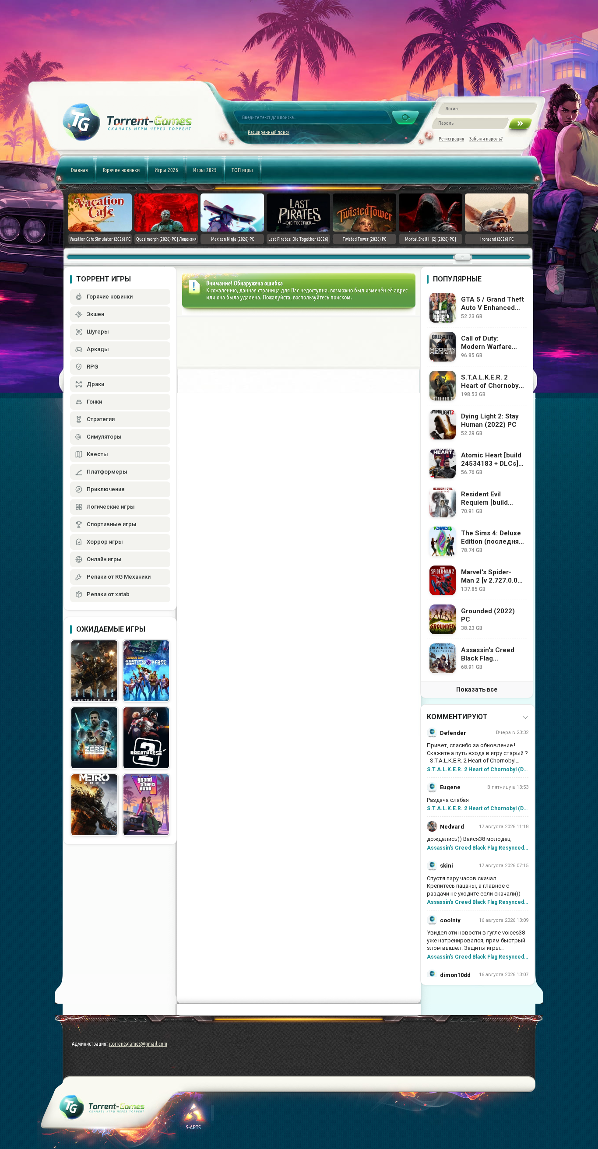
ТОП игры (242, 170)
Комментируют (457, 717)
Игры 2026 (166, 170)
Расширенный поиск (268, 132)
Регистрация (451, 138)
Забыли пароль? (486, 138)
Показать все (476, 689)
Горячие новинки (121, 170)
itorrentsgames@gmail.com (138, 1043)
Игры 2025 (205, 170)
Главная (79, 170)
